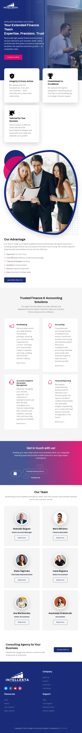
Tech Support (48, 703)
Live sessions (9, 707)
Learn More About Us (15, 280)
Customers (47, 685)
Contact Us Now (13, 57)
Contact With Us (63, 649)
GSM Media (63, 728)
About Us (46, 677)
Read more (21, 363)
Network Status (48, 707)
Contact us (35, 478)
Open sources (9, 711)
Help (6, 700)
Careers (45, 681)
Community (47, 688)
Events (6, 703)
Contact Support (49, 711)
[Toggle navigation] (76, 6)
